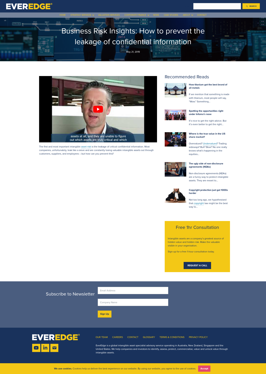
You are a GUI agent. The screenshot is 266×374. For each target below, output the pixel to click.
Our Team (102, 337)
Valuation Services (109, 15)
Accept (204, 368)
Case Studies (171, 15)
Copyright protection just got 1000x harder (208, 191)
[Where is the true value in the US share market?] (175, 139)
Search (188, 6)
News (156, 15)
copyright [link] (199, 203)
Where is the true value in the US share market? (207, 135)
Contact (202, 15)
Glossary (149, 337)
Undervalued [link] (210, 143)
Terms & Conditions (171, 337)
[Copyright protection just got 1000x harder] (175, 195)
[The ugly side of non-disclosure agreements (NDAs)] (175, 169)
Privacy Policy (198, 337)
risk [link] (89, 146)
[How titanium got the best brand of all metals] (175, 90)
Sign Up (104, 314)
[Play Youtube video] (98, 109)
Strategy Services (81, 15)
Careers (117, 337)
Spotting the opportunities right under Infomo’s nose (206, 112)
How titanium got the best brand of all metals (208, 86)
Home (63, 15)
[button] (251, 6)
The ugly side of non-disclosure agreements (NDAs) (206, 165)
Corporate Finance (135, 15)
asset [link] (84, 146)
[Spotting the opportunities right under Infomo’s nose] (175, 114)
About (186, 15)
